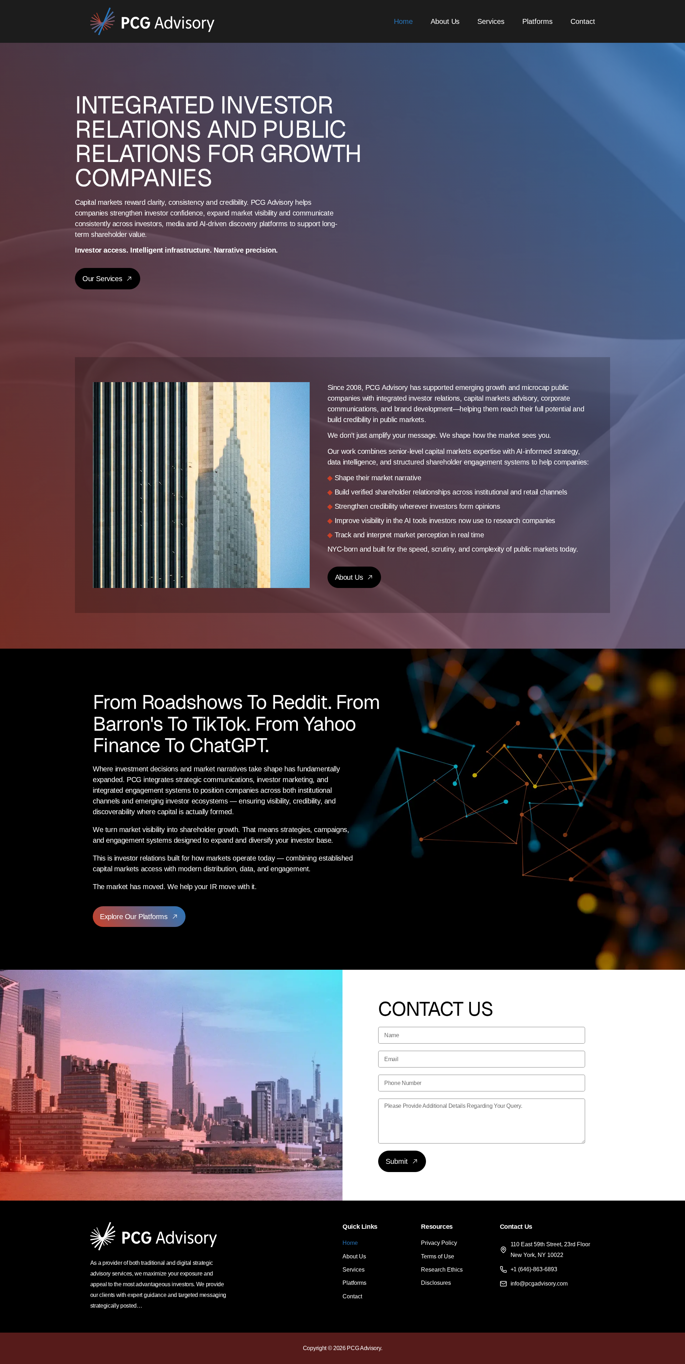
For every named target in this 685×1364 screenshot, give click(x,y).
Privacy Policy (439, 1243)
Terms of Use (437, 1256)
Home (403, 21)
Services (490, 21)
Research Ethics (442, 1270)
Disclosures (436, 1283)
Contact (582, 21)
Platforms (537, 21)
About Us (445, 21)
